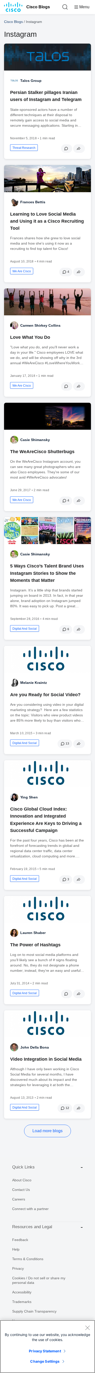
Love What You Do (30, 337)
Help (16, 1249)
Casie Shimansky (35, 440)
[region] (47, 1346)
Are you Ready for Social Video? (45, 694)
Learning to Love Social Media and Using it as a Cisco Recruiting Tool (47, 221)
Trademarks (21, 1302)
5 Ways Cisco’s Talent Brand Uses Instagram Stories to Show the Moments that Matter (47, 573)
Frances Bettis (32, 202)
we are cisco (21, 271)
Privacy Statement (45, 1351)
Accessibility (21, 1292)
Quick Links (23, 1167)
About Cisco (21, 1180)
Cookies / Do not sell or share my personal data (38, 1280)
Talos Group (31, 81)
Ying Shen (29, 797)
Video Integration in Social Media (46, 1059)
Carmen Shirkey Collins (40, 325)
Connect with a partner (30, 1209)
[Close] (87, 1327)
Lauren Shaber (33, 933)
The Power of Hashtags (35, 944)
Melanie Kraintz (33, 683)
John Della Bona (34, 1047)
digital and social (24, 628)
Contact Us (21, 1190)
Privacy (18, 1268)
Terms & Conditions (27, 1259)
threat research (23, 147)
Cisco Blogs (38, 7)
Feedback (20, 1240)
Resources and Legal (32, 1226)
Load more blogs (47, 1131)
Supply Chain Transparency (34, 1311)
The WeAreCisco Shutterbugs (42, 451)
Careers (18, 1199)
